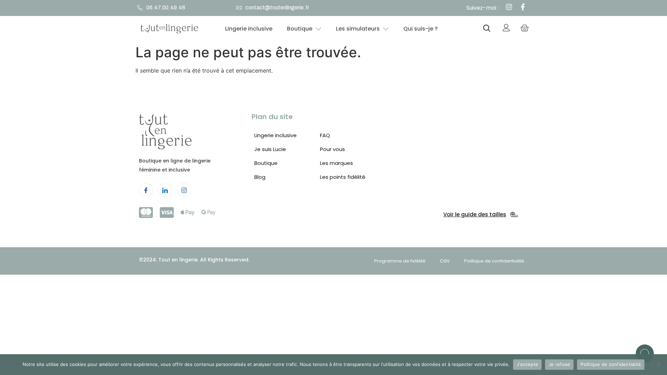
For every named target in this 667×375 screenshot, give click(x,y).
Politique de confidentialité (610, 364)
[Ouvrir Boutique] (318, 29)
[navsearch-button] (487, 29)
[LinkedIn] (165, 190)
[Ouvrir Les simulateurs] (386, 29)
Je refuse (559, 364)
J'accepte (527, 364)
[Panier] (524, 28)
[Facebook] (146, 190)
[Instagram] (184, 190)
